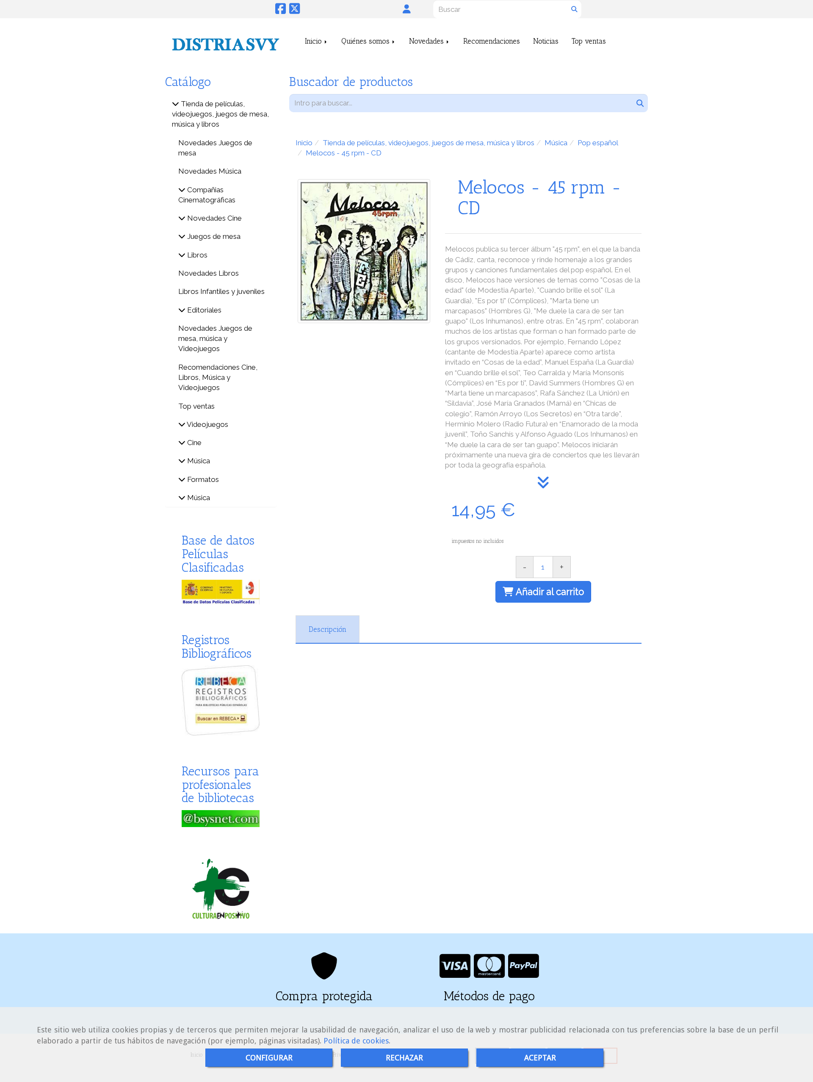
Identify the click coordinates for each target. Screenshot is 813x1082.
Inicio (314, 41)
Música (197, 461)
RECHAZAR (404, 1057)
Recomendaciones (491, 41)
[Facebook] (280, 10)
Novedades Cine (213, 218)
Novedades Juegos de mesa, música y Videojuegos (215, 338)
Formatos (202, 479)
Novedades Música (209, 171)
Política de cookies (356, 1040)
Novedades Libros (208, 273)
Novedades (427, 41)
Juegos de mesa (213, 236)
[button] (406, 8)
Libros (196, 255)
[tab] (327, 629)
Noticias (546, 41)
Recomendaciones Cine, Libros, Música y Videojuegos (217, 377)
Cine (193, 442)
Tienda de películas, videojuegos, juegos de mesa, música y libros (220, 114)
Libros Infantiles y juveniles (221, 291)
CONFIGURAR (269, 1057)
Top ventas (589, 41)
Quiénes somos (366, 41)
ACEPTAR (540, 1057)
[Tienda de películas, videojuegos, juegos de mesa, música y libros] (175, 104)
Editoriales (203, 310)
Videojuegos (206, 424)
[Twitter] (294, 10)
